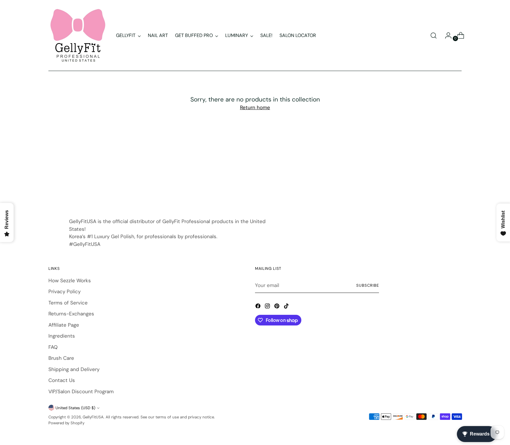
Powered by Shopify (66, 422)
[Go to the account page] (446, 35)
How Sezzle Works (69, 280)
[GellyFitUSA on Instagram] (268, 307)
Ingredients (61, 336)
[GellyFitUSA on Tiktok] (286, 307)
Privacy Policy (64, 291)
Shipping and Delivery (73, 369)
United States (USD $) (75, 407)
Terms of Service (68, 302)
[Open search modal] (433, 35)
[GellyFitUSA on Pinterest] (277, 307)
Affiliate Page (63, 325)
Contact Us (61, 380)
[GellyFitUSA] (77, 35)
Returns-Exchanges (71, 313)
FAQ (53, 347)
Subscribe (367, 285)
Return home (255, 107)
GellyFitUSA (93, 417)
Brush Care (61, 358)
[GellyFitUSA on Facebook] (258, 307)
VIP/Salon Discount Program (81, 391)
